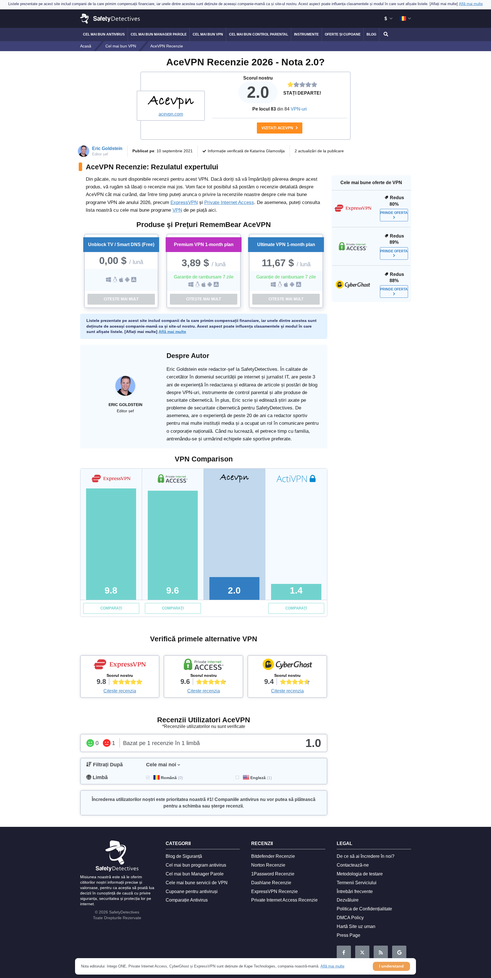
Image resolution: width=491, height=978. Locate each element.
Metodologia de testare (360, 873)
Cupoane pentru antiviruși (192, 891)
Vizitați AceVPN (277, 128)
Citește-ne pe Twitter (362, 953)
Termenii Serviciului (356, 882)
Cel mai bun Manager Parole (159, 34)
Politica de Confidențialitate (364, 908)
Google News (399, 953)
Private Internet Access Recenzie (284, 900)
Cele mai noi (161, 764)
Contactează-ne (353, 865)
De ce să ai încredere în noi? (365, 856)
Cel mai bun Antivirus (104, 34)
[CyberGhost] (287, 666)
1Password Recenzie (272, 873)
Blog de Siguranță (184, 856)
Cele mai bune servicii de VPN (197, 882)
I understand (391, 966)
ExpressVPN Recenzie (274, 891)
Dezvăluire (348, 900)
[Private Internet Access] (203, 666)
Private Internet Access (229, 202)
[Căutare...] (385, 34)
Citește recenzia (119, 690)
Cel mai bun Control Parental (258, 34)
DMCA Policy (350, 917)
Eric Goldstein (107, 148)
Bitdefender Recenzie (273, 856)
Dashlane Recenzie (271, 882)
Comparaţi (111, 608)
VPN (177, 210)
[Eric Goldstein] (125, 388)
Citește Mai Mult (121, 299)
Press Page (348, 935)
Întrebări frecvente (355, 891)
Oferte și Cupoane (343, 34)
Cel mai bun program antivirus (196, 865)
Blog (371, 34)
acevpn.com (171, 114)
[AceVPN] (170, 102)
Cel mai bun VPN (208, 34)
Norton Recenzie (268, 865)
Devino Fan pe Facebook (344, 953)
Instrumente (306, 34)
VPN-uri (299, 109)
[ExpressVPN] (120, 666)
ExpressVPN (184, 202)
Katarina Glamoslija (267, 151)
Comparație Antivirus (187, 900)
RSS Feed (381, 953)
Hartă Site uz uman (356, 926)
